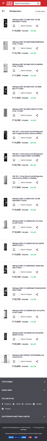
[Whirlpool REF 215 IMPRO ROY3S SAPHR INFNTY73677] (5, 247)
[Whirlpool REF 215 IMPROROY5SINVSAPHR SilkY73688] (5, 291)
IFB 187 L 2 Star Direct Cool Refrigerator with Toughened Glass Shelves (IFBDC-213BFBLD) (27, 132)
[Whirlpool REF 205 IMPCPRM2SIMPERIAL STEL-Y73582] (5, 45)
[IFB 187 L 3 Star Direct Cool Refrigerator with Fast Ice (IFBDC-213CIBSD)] (5, 180)
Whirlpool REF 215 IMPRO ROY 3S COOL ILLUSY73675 (27, 222)
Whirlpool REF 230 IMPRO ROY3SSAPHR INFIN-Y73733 (27, 334)
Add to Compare (26, 26)
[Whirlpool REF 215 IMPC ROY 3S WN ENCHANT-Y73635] (5, 23)
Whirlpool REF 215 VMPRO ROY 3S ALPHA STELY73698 (28, 311)
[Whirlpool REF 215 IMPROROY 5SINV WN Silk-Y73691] (5, 269)
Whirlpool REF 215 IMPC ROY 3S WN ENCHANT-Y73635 (26, 20)
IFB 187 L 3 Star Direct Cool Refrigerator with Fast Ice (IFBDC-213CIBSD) (27, 177)
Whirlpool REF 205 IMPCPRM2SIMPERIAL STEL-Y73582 (28, 43)
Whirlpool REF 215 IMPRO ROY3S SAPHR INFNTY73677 (28, 244)
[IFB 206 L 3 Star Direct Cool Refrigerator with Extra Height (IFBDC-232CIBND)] (5, 157)
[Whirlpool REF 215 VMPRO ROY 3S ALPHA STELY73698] (5, 314)
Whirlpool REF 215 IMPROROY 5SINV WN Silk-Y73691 (28, 267)
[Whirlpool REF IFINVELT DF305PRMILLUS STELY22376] (5, 358)
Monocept (23, 429)
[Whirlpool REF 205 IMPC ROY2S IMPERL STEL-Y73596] (5, 68)
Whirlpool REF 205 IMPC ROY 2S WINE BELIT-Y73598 (26, 88)
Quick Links (7, 390)
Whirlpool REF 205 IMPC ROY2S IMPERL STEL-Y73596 (27, 65)
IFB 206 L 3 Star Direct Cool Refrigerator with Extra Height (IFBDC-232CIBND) (27, 155)
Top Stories (7, 382)
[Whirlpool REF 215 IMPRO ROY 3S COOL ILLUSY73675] (5, 224)
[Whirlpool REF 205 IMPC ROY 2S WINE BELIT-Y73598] (5, 90)
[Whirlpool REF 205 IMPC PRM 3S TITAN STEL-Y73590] (5, 112)
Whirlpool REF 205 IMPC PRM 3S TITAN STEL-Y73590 (27, 110)
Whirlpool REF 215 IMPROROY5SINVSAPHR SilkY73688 (29, 289)
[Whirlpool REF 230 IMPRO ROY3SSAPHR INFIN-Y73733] (5, 336)
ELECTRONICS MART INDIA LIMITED (16, 416)
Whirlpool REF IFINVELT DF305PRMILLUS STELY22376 (28, 356)
